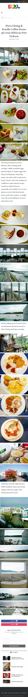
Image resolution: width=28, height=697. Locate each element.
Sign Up (24, 1)
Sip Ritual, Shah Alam (17, 681)
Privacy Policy (23, 692)
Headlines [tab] (15, 652)
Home (3, 692)
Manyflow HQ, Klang (17, 666)
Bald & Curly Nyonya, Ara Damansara (17, 675)
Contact (9, 692)
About (6, 692)
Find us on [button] (13, 621)
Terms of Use (17, 692)
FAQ (13, 692)
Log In (19, 1)
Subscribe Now (14, 646)
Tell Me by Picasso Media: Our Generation (17, 658)
